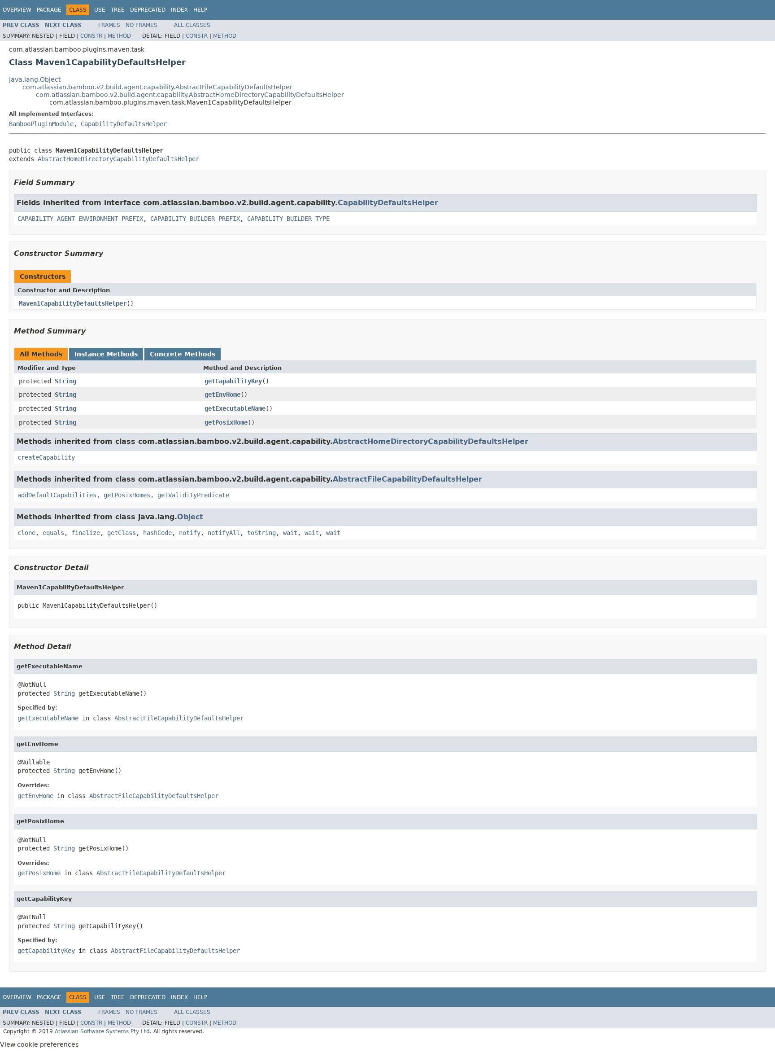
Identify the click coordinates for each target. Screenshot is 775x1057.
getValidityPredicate (193, 495)
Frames (109, 25)
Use (99, 10)
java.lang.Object (35, 79)
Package (49, 10)
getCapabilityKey (233, 381)
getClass (121, 532)
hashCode (157, 532)
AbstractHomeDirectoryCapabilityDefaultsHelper (118, 158)
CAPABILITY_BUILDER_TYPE (288, 218)
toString (261, 532)
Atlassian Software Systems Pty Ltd (102, 1031)
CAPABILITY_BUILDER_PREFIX (195, 218)
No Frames (141, 25)
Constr (91, 36)
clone (26, 532)
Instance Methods (106, 354)
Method (119, 36)
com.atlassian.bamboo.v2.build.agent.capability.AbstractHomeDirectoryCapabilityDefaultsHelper (190, 94)
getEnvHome (222, 394)
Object (190, 517)
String (65, 381)
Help (200, 10)
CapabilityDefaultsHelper (124, 123)
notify (189, 532)
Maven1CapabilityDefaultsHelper (72, 303)
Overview (17, 10)
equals (53, 532)
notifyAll (224, 532)
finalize (85, 532)
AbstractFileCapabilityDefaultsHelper (407, 479)
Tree (118, 10)
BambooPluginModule (41, 123)
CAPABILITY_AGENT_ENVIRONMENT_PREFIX (80, 218)
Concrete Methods (182, 354)
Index (179, 10)
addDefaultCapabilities (56, 495)
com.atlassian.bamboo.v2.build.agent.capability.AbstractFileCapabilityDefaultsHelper (157, 87)
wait (290, 532)
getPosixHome (226, 422)
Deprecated (147, 10)
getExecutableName (235, 408)
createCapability (46, 457)
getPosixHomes (127, 495)
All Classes (192, 25)
